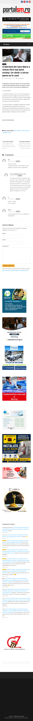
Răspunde (18, 161)
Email (4, 239)
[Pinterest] (24, 2)
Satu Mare (5, 132)
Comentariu (5, 246)
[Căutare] (29, 44)
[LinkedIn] (27, 2)
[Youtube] (30, 2)
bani (15, 130)
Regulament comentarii (19, 716)
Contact (10, 716)
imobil (23, 130)
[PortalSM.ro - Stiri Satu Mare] (16, 12)
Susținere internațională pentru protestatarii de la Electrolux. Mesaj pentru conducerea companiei (15, 529)
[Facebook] (22, 2)
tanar (9, 132)
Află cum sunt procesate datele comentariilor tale (15, 270)
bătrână (19, 130)
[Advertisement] (17, 278)
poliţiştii (27, 130)
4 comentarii (21, 78)
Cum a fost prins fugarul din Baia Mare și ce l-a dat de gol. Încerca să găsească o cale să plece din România (16, 571)
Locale (4, 64)
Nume (4, 233)
